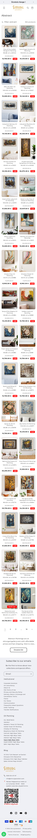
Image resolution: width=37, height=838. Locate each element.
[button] (4, 8)
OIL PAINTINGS (9, 720)
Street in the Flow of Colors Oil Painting (27, 199)
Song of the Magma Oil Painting (9, 312)
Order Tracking (9, 707)
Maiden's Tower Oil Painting (13, 724)
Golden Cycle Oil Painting (27, 312)
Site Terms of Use (10, 690)
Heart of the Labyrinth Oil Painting (9, 199)
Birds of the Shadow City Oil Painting (27, 387)
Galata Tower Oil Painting (13, 726)
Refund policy (27, 831)
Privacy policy (27, 828)
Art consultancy (9, 685)
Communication (9, 703)
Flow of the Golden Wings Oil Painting (9, 50)
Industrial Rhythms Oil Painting (27, 124)
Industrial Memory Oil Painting (9, 124)
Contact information (14, 831)
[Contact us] (4, 834)
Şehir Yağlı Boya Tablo (11, 744)
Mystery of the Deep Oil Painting (27, 536)
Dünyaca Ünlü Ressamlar (12, 757)
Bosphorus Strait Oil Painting (14, 731)
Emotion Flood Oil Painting (27, 274)
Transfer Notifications (11, 709)
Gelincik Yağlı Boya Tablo (12, 733)
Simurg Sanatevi (15, 828)
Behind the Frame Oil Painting (9, 462)
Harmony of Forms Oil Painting (27, 574)
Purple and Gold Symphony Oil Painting (27, 162)
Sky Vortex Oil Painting (27, 424)
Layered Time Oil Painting (27, 349)
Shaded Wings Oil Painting (10, 574)
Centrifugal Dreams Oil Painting (27, 50)
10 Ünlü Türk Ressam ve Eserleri (15, 754)
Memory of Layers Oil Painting (27, 237)
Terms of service (13, 834)
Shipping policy (25, 834)
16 (26, 629)
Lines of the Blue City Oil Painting (10, 536)
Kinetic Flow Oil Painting (9, 274)
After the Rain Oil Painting (9, 87)
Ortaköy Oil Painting (11, 729)
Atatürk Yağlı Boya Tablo (12, 737)
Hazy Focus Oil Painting (27, 461)
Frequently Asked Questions (13, 705)
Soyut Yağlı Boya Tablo (11, 740)
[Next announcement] (33, 2)
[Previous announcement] (4, 2)
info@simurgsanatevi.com (15, 778)
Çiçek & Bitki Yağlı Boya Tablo (14, 742)
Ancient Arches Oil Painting (10, 162)
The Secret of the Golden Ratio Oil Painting (27, 612)
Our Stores (7, 701)
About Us (7, 687)
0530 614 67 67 (11, 775)
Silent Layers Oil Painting (9, 237)
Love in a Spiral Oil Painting (9, 499)
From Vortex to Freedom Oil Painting (10, 349)
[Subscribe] (31, 674)
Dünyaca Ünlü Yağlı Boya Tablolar (15, 759)
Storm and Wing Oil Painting (9, 387)
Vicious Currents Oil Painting (27, 87)
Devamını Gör (18, 650)
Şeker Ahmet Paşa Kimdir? (13, 761)
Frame (6, 698)
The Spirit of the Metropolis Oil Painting (27, 499)
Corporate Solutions (10, 683)
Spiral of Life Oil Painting (9, 424)
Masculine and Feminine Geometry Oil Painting (10, 612)
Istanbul (6, 722)
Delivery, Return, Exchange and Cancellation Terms (14, 695)
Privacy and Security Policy (13, 692)
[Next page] (32, 629)
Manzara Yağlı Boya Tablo (12, 735)
